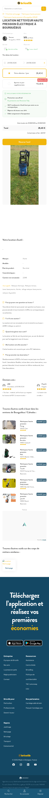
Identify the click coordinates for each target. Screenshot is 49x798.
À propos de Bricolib (11, 660)
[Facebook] (13, 765)
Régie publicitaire (10, 674)
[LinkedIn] (28, 765)
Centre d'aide (30, 665)
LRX (8, 384)
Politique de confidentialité (31, 676)
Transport (7, 741)
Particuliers (8, 703)
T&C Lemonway (31, 684)
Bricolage (7, 736)
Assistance (30, 660)
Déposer (40, 794)
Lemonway (10, 782)
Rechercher (9, 794)
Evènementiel (9, 746)
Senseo (11, 37)
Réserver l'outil (24, 142)
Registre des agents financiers (16, 787)
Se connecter (24, 794)
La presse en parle (10, 670)
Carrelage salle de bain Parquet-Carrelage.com (34, 705)
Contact (7, 679)
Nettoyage (7, 732)
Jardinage (7, 727)
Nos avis (7, 665)
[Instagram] (20, 765)
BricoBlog (29, 670)
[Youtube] (35, 765)
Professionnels (9, 708)
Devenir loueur (9, 713)
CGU (27, 689)
